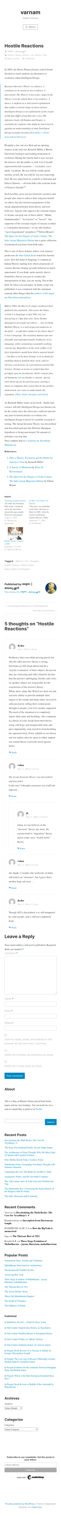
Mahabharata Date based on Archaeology (23, 1265)
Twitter (39, 1108)
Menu (32, 26)
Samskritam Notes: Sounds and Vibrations (23, 1260)
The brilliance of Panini (15, 1305)
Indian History (12, 565)
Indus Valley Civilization (17, 569)
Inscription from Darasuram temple (29, 1222)
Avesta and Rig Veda (14, 1274)
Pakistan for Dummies (43, 611)
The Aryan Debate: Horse (16, 1291)
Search (50, 1122)
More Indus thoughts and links (31, 394)
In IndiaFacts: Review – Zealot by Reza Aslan (25, 1322)
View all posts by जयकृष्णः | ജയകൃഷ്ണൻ (22, 591)
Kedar (21, 645)
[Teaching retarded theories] (17, 512)
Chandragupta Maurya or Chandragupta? (27, 606)
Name (9, 999)
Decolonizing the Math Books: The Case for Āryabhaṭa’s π (24, 1141)
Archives (8, 1403)
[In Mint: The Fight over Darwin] (41, 512)
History (10, 55)
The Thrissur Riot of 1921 (26, 1236)
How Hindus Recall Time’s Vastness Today (24, 1159)
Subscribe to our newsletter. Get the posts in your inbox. (30, 1458)
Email (9, 1011)
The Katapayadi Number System (19, 1269)
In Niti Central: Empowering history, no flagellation (28, 1327)
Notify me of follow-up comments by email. (29, 1054)
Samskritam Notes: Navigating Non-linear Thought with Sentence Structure (30, 1166)
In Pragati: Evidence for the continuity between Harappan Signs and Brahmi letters (30, 1368)
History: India (41, 55)
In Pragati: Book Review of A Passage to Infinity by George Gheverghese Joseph (28, 1351)
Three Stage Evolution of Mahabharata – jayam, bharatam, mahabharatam (31, 1242)
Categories (9, 1424)
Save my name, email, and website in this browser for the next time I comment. (28, 1041)
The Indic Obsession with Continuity (21, 1196)
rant (19, 377)
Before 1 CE (22, 561)
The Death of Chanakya (15, 1300)
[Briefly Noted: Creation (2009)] (15, 533)
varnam (30, 12)
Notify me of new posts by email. (23, 1066)
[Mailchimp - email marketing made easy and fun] (30, 1479)
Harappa (34, 561)
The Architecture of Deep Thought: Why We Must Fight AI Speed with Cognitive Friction (30, 1153)
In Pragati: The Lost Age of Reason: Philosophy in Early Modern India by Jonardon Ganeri (30, 1360)
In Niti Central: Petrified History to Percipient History (28, 1333)
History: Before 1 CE (24, 55)
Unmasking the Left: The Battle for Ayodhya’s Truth (28, 1171)
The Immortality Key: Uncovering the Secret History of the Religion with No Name (29, 1190)
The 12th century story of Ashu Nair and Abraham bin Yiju (29, 1182)
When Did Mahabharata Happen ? (20, 1296)
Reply (14, 752)
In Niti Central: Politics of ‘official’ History (24, 1339)
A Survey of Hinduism (20, 467)
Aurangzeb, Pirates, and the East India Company (26, 1176)
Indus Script (27, 565)
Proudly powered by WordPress (20, 1504)
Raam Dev (37, 1507)
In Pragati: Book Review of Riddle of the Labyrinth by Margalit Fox (29, 1385)
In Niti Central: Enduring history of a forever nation (27, 1344)
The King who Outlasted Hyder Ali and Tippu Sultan (28, 1147)
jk (27, 813)
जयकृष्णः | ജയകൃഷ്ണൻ (16, 51)
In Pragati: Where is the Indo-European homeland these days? (29, 1377)
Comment (11, 953)
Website (9, 1022)
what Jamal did (26, 255)
